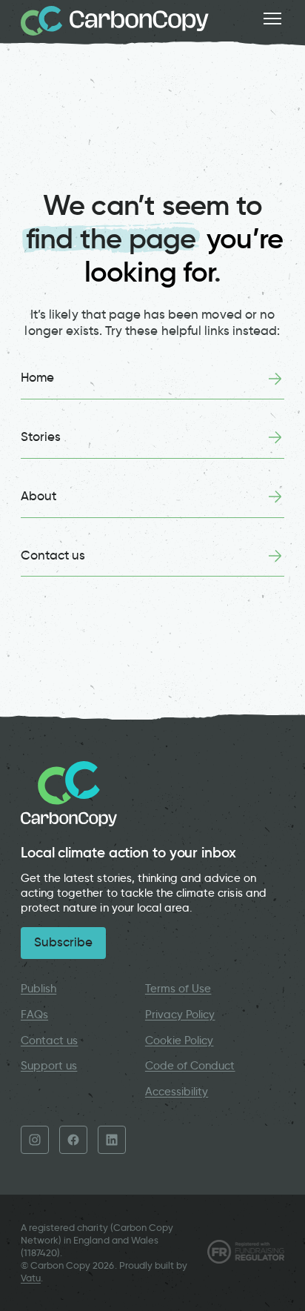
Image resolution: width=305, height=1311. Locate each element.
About (38, 496)
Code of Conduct (190, 1065)
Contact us (53, 555)
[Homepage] (115, 21)
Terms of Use (178, 988)
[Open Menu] (272, 18)
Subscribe (63, 942)
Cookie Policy (179, 1040)
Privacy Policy (180, 1014)
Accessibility (177, 1091)
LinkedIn (112, 1140)
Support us (49, 1065)
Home (37, 377)
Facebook (73, 1140)
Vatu (31, 1278)
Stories (41, 437)
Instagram (35, 1140)
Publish (38, 988)
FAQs (34, 1014)
